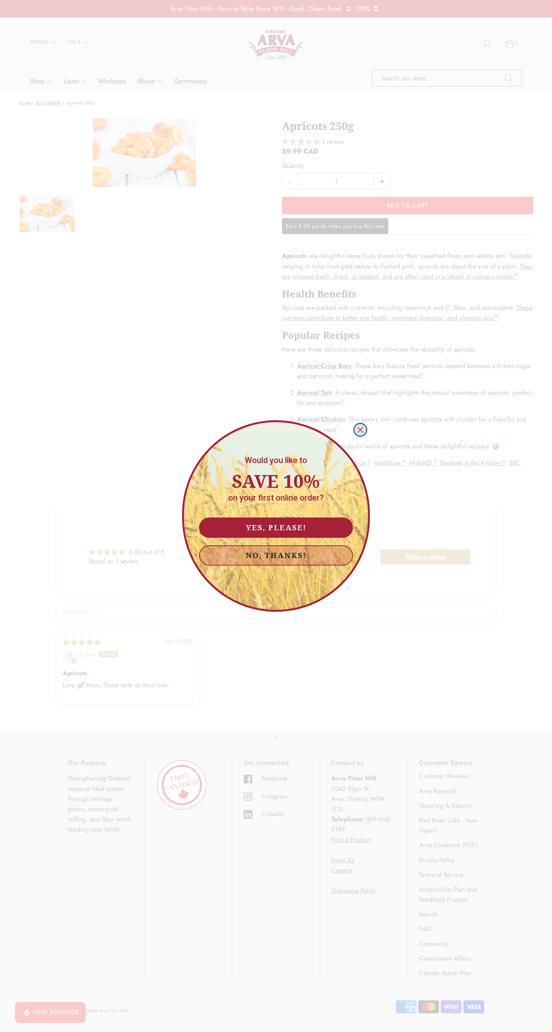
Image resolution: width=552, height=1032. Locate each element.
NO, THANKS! (276, 555)
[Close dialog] (360, 429)
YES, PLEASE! (276, 527)
